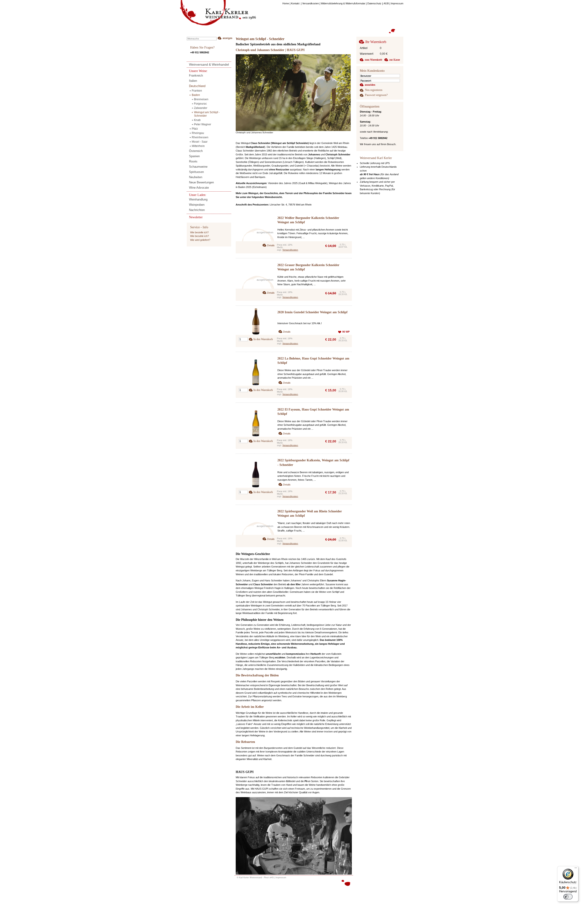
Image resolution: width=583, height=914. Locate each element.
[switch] (568, 896)
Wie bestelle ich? (199, 232)
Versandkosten (290, 250)
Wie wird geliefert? (200, 240)
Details (271, 245)
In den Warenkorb (263, 339)
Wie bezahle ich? (199, 236)
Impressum (281, 877)
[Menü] (575, 869)
